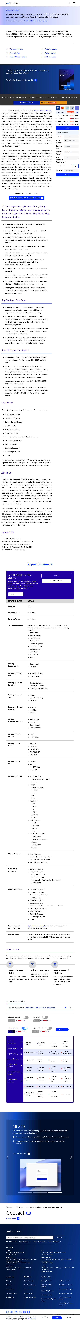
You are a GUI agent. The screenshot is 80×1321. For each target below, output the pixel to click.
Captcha (59, 170)
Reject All (68, 1317)
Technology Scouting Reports (65, 1298)
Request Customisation (17, 57)
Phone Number (59, 142)
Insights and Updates (30, 1297)
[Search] (69, 3)
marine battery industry (43, 110)
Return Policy (10, 1297)
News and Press (28, 1293)
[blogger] (28, 1312)
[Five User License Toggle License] (24, 1028)
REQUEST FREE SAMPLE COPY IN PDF (25, 198)
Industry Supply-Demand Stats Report (66, 1304)
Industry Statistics (24, 1241)
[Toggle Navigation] (73, 3)
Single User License (63, 115)
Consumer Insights (54, 1241)
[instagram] (11, 1312)
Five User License (63, 121)
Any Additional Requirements (60, 159)
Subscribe (59, 1237)
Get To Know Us (28, 1281)
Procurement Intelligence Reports (48, 1300)
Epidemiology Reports (65, 1293)
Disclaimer (9, 1285)
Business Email (59, 147)
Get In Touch (11, 1219)
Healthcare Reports (64, 1281)
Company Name (59, 153)
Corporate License (63, 124)
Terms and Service (11, 1293)
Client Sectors (28, 1289)
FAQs (46, 1314)
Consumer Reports (46, 1295)
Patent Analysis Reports (66, 1285)
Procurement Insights (39, 1241)
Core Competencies (30, 1285)
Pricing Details (13, 53)
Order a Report (49, 57)
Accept (57, 1317)
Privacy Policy (10, 1289)
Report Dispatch (69, 1314)
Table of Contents (15, 49)
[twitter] (24, 1312)
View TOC (56, 575)
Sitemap (8, 1281)
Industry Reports (46, 1281)
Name (58, 136)
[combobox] (66, 140)
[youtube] (20, 1312)
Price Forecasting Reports (46, 1285)
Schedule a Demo (20, 1154)
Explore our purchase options (38, 926)
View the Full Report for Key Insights (19, 80)
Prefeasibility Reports (47, 1291)
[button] (16, 1001)
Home (8, 21)
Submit (67, 175)
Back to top (5, 1313)
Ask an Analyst (49, 53)
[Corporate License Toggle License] (49, 1028)
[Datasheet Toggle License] (45, 1017)
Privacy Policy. (32, 1319)
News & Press (18, 21)
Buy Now (60, 1029)
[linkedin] (16, 1312)
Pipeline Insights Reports (66, 1289)
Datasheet (61, 118)
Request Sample (49, 49)
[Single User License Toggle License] (26, 1017)
